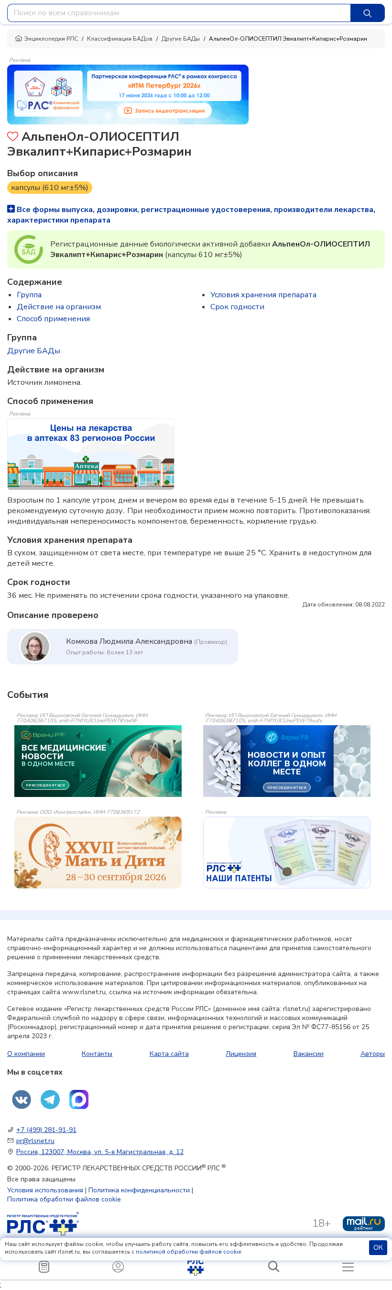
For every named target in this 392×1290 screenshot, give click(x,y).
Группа (29, 295)
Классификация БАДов (119, 39)
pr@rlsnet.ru (35, 1140)
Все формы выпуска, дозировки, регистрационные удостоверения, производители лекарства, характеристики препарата (191, 214)
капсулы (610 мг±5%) (49, 187)
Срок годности (237, 307)
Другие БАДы (181, 39)
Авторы (372, 1053)
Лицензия (241, 1053)
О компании (26, 1053)
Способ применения (53, 319)
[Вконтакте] (21, 1099)
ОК (378, 1247)
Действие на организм (59, 307)
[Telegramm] (50, 1099)
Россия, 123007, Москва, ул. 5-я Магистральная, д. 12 (100, 1151)
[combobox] (179, 13)
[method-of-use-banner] (128, 94)
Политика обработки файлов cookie (64, 1199)
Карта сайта (169, 1053)
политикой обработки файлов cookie (188, 1252)
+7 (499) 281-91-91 (46, 1129)
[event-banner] (98, 852)
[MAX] (79, 1099)
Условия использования (45, 1190)
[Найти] (367, 13)
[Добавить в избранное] (12, 138)
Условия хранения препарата (263, 295)
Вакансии (309, 1053)
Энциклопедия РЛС (51, 39)
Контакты (97, 1053)
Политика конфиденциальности (139, 1190)
